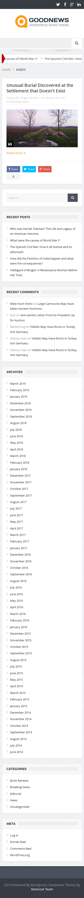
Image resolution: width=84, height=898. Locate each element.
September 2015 (21, 653)
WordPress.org (20, 855)
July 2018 (16, 430)
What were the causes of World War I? (35, 240)
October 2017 (19, 489)
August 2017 (18, 502)
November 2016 (20, 561)
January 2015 (18, 706)
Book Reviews (19, 781)
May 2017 (16, 522)
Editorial (15, 794)
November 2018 (20, 410)
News (13, 800)
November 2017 (20, 482)
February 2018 (19, 463)
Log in (14, 835)
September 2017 (21, 495)
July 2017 (16, 508)
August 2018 (18, 423)
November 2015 (20, 640)
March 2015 (18, 693)
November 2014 (20, 719)
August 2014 (18, 739)
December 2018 (20, 403)
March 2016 (18, 614)
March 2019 (18, 384)
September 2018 (21, 416)
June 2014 (16, 752)
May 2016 (16, 601)
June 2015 (16, 673)
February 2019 (19, 390)
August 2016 (18, 581)
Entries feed (18, 842)
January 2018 (18, 469)
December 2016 (20, 554)
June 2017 (16, 515)
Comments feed (20, 849)
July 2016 (16, 587)
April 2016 (16, 607)
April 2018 (16, 449)
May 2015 (16, 680)
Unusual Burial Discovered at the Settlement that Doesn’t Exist (39, 88)
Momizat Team (42, 889)
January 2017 (18, 548)
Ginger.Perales (29, 98)
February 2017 (19, 541)
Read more (15, 153)
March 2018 (18, 456)
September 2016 (21, 574)
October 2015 (19, 647)
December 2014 (20, 712)
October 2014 (19, 726)
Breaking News (19, 101)
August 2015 (18, 660)
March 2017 (18, 535)
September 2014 (21, 732)
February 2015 (19, 699)
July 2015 (16, 666)
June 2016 (16, 594)
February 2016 (19, 620)
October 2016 (19, 568)
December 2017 (20, 476)
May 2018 (16, 443)
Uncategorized (19, 807)
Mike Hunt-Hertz (21, 304)
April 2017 (16, 528)
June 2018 (16, 436)
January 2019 (18, 397)
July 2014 (16, 745)
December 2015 (20, 633)
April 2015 (16, 686)
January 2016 (18, 627)
